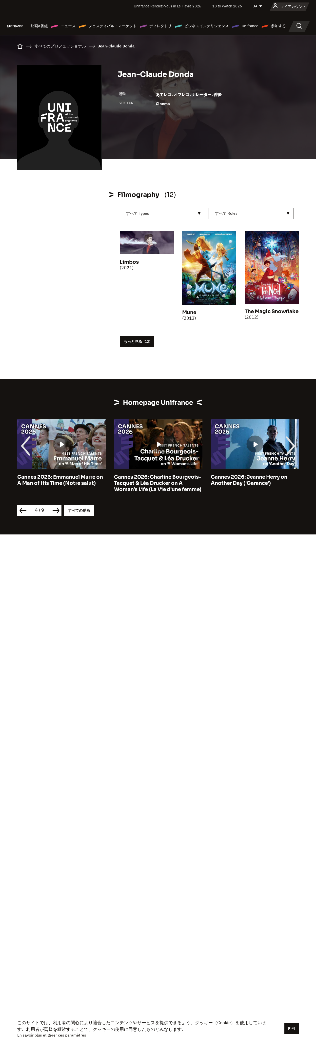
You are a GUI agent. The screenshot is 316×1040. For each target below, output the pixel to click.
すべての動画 (79, 510)
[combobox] (162, 213)
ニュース (68, 25)
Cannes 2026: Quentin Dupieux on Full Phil (270, 480)
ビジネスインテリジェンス (206, 25)
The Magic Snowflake (271, 311)
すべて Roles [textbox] (226, 213)
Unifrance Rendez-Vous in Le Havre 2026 (167, 6)
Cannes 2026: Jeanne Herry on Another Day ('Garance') (168, 480)
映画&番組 (39, 25)
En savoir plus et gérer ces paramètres (51, 1035)
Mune (189, 312)
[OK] (291, 1028)
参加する (278, 25)
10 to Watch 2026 (227, 6)
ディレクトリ (160, 25)
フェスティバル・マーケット (112, 25)
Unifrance (250, 25)
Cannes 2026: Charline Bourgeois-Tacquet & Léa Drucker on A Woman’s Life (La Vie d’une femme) (77, 483)
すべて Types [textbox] (137, 213)
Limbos (129, 262)
